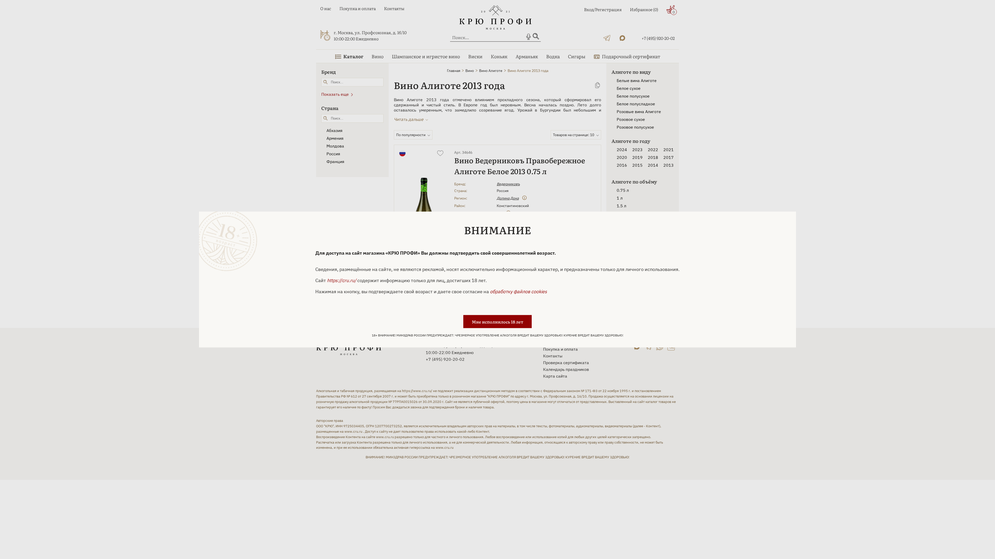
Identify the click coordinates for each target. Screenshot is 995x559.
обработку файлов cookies (518, 292)
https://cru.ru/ (341, 280)
